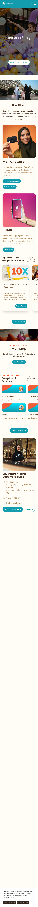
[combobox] (31, 4)
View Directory (19, 62)
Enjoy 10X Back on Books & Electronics (15, 285)
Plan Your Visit (19, 362)
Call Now (29, 509)
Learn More (8, 250)
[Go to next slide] (34, 259)
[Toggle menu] (35, 4)
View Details (21, 306)
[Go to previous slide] (28, 259)
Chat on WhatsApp (12, 509)
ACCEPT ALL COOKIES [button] (10, 902)
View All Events (19, 322)
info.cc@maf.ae (17, 503)
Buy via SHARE (9, 187)
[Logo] (7, 3)
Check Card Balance (12, 181)
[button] (23, 902)
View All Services (19, 430)
